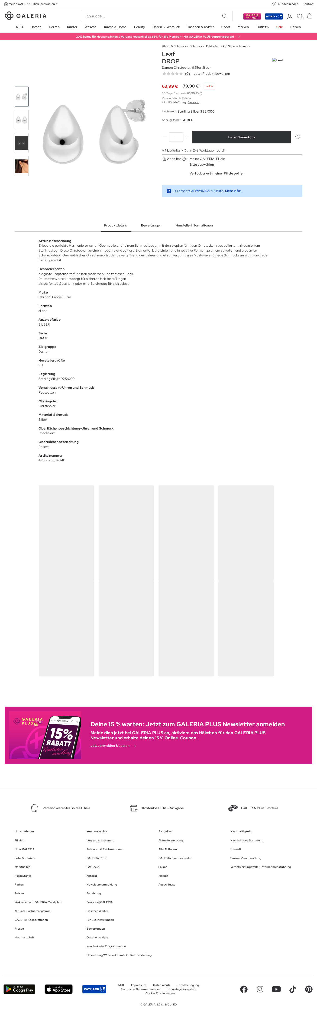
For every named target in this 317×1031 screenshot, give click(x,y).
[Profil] (290, 16)
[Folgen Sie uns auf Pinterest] (309, 989)
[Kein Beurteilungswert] (173, 73)
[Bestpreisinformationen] (200, 93)
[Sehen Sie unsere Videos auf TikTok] (292, 989)
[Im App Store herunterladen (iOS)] (59, 989)
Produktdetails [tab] (115, 225)
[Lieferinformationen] (184, 150)
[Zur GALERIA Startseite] (25, 16)
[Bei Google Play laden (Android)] (19, 989)
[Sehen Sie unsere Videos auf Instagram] (260, 989)
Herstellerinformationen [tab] (194, 225)
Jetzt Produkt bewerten (212, 73)
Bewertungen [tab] (151, 225)
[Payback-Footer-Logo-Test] (94, 989)
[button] (31, 3)
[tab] (94, 131)
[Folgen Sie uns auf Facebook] (244, 989)
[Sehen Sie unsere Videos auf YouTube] (276, 989)
